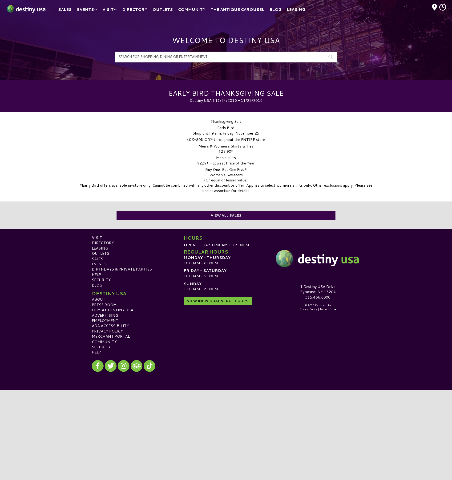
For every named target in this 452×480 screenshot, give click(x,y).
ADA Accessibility (110, 325)
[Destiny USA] (317, 258)
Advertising (105, 315)
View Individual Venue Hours (217, 301)
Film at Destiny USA (112, 309)
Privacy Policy (107, 331)
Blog (97, 285)
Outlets (100, 253)
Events (99, 264)
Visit (97, 237)
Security (101, 279)
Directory (103, 242)
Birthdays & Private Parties (122, 269)
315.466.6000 (318, 297)
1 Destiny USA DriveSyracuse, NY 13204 (318, 289)
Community (104, 341)
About (98, 299)
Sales (97, 258)
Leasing (100, 248)
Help (96, 274)
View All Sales (226, 215)
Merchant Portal (111, 336)
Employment (105, 320)
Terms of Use (328, 309)
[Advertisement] (226, 423)
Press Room (104, 304)
